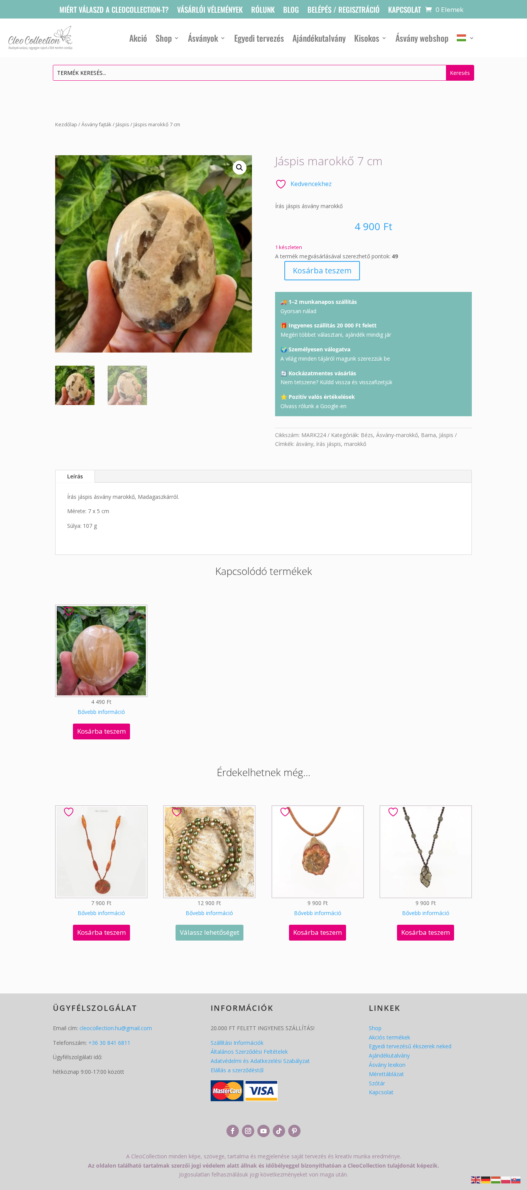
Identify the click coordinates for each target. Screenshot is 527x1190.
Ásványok (203, 38)
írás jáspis (328, 444)
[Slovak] (516, 1179)
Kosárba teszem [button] (101, 731)
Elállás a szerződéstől (237, 1070)
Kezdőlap (66, 124)
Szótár (377, 1083)
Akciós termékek (389, 1037)
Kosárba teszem (322, 270)
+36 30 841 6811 (109, 1042)
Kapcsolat (404, 11)
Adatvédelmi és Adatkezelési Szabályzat (260, 1061)
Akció (138, 38)
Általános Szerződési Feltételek (249, 1051)
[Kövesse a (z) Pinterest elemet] (294, 1131)
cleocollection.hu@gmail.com (115, 1028)
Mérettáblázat (386, 1074)
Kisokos (366, 38)
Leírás (75, 476)
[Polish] (506, 1179)
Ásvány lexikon (387, 1064)
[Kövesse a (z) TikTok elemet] (279, 1131)
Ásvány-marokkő (397, 435)
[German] (486, 1179)
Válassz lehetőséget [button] (209, 932)
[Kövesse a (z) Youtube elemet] (263, 1131)
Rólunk (263, 11)
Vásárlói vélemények (210, 11)
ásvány (304, 444)
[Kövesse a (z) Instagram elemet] (248, 1131)
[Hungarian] (466, 37)
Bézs (367, 435)
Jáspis (122, 124)
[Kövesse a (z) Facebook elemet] (232, 1131)
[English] (476, 1179)
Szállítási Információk (237, 1042)
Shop (163, 38)
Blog (291, 11)
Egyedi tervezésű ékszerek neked (410, 1046)
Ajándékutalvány (319, 38)
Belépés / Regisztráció (343, 11)
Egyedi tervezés (259, 38)
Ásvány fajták (96, 124)
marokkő (355, 444)
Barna (428, 435)
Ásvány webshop (421, 38)
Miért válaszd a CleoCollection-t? (114, 11)
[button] (240, 168)
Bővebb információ (101, 711)
